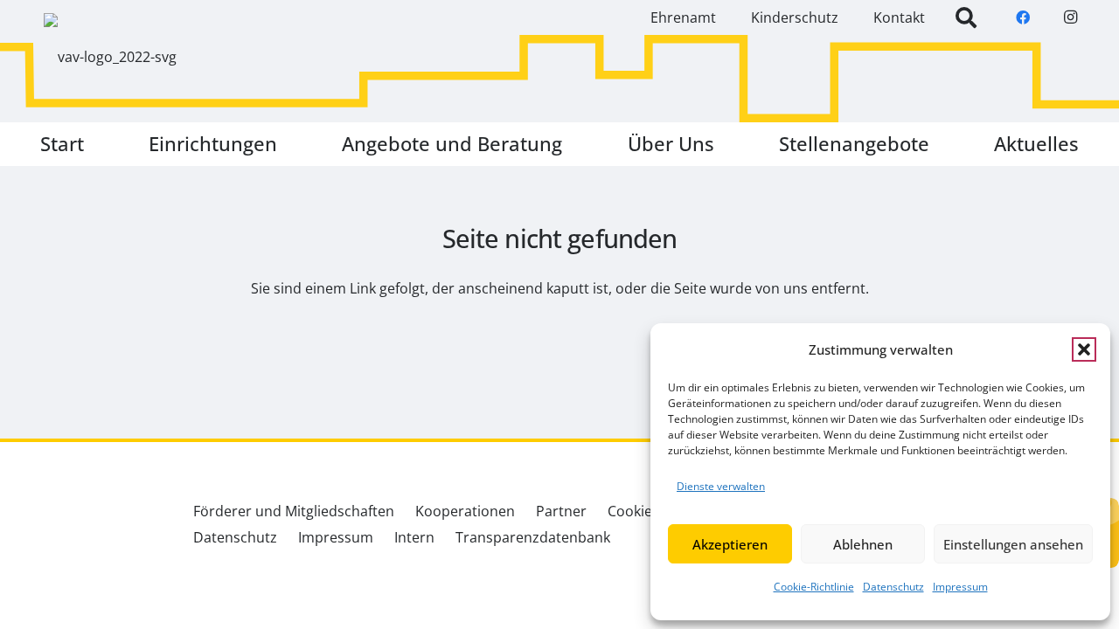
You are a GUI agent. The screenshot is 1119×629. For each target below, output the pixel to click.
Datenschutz (893, 586)
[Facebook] (1023, 17)
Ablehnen (863, 544)
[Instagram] (1070, 17)
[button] (1084, 349)
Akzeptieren (730, 544)
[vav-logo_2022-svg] (110, 56)
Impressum (960, 586)
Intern (414, 537)
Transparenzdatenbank (532, 537)
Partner (561, 511)
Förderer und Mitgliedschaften (293, 511)
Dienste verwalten (721, 486)
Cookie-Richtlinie (814, 586)
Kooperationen (465, 511)
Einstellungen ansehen (1013, 544)
